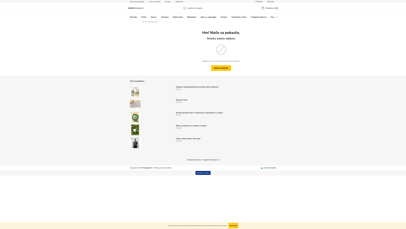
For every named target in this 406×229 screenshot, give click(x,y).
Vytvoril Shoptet (270, 168)
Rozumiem (233, 226)
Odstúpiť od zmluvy (203, 173)
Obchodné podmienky (137, 2)
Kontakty (168, 2)
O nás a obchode (154, 2)
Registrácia (270, 2)
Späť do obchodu (221, 68)
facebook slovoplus (194, 160)
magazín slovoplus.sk (211, 160)
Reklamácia (179, 2)
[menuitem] (133, 17)
